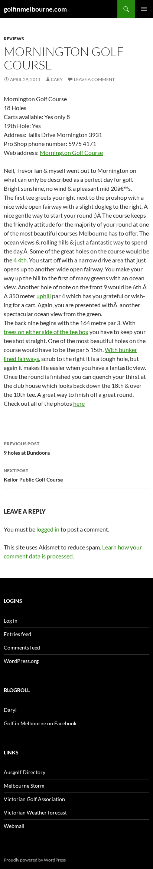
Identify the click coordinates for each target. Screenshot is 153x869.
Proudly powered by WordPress (35, 860)
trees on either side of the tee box (46, 331)
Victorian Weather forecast (35, 812)
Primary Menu (144, 9)
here (79, 403)
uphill (43, 295)
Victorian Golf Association (34, 799)
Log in (10, 620)
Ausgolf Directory (24, 772)
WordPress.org (21, 661)
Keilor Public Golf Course (33, 475)
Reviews (14, 38)
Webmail (14, 826)
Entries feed (17, 634)
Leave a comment (94, 79)
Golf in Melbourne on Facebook (40, 723)
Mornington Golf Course (71, 152)
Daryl (10, 710)
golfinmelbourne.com (35, 9)
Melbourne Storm (24, 785)
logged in (47, 529)
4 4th (20, 260)
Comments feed (22, 647)
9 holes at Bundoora (27, 448)
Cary (57, 79)
